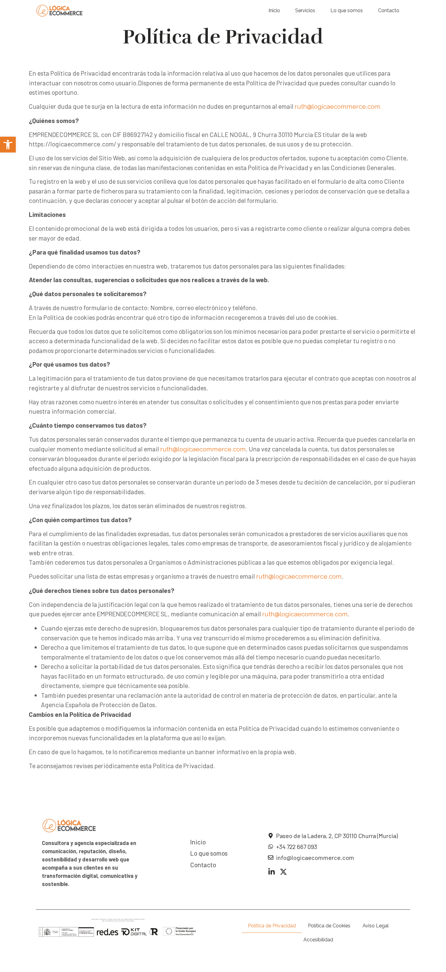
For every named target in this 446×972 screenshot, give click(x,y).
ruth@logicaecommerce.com (203, 449)
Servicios (305, 10)
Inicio (274, 10)
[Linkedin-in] (271, 871)
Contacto (388, 10)
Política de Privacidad (272, 926)
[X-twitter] (283, 871)
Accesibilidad (318, 940)
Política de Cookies (329, 926)
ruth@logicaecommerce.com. (338, 106)
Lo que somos (346, 10)
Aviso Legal (376, 926)
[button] (8, 144)
